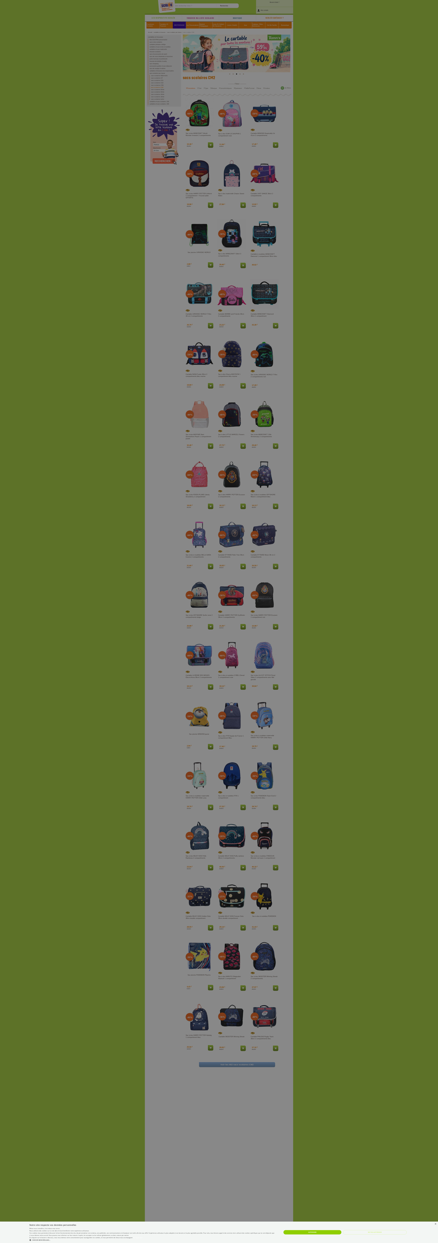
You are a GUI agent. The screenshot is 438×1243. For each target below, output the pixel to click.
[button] (152, 1240)
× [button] (435, 1224)
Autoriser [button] (312, 1232)
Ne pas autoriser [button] (375, 1232)
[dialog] (219, 1232)
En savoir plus (138, 1238)
